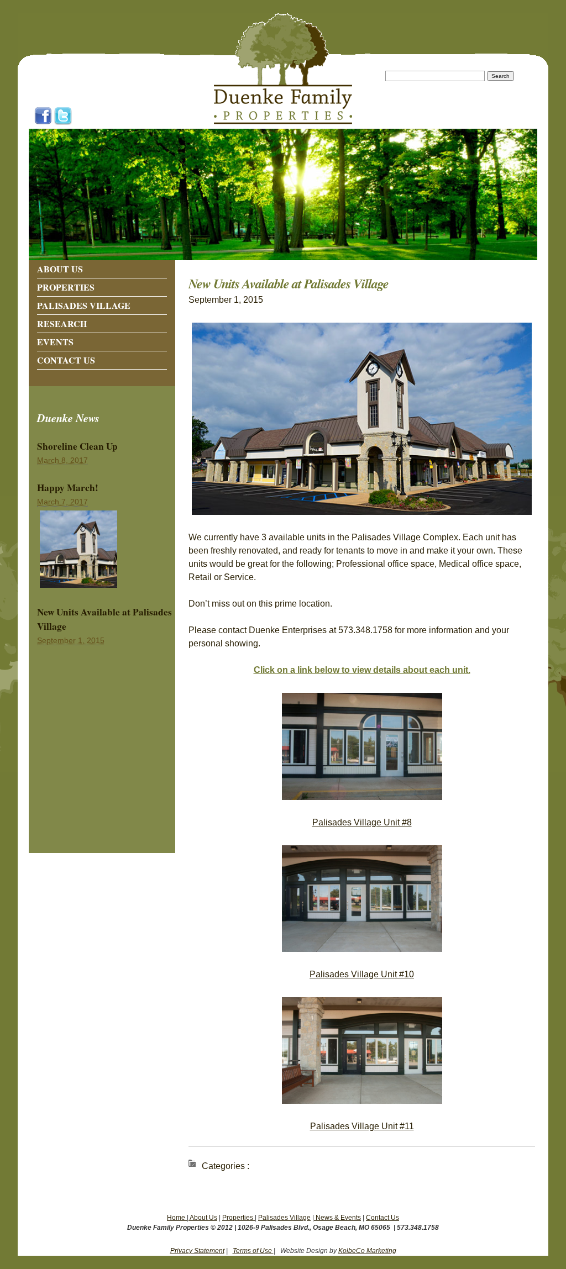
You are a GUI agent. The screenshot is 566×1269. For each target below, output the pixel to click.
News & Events (337, 1217)
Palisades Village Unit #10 (362, 974)
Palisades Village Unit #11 (362, 1126)
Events (55, 341)
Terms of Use (253, 1251)
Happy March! (67, 487)
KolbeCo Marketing (367, 1251)
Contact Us (66, 360)
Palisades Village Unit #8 (362, 822)
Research (62, 323)
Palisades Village (83, 305)
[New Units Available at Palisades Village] (78, 587)
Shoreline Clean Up (77, 446)
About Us (60, 268)
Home (177, 1217)
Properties (66, 287)
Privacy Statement (197, 1251)
